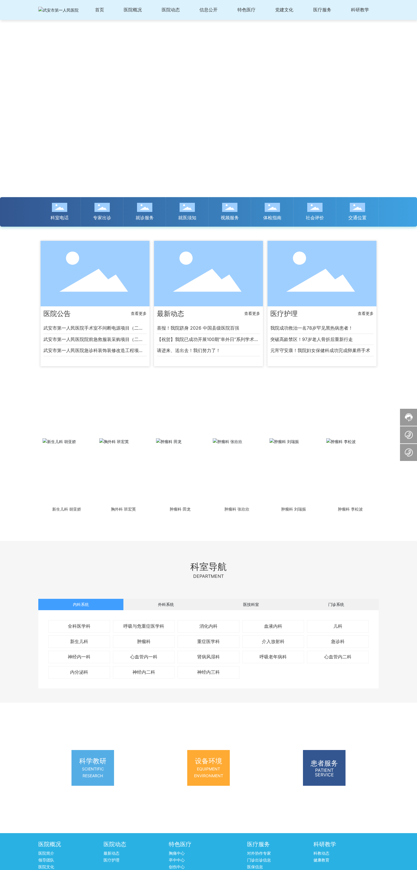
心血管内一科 (143, 657)
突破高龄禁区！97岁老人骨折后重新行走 (311, 339)
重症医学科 (208, 641)
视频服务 (230, 217)
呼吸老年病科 (273, 657)
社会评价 (315, 217)
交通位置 (357, 217)
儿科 (337, 626)
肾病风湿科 (208, 657)
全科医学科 (79, 626)
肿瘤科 (144, 641)
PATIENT (324, 770)
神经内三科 (208, 672)
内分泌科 (79, 672)
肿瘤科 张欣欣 (236, 509)
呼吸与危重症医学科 (143, 626)
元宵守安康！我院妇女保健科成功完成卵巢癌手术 (320, 350)
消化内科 (208, 626)
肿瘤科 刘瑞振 (293, 509)
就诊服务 (145, 217)
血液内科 (273, 626)
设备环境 (208, 761)
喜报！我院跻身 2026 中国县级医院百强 (198, 328)
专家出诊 (102, 217)
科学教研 (92, 761)
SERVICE (324, 775)
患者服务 (324, 763)
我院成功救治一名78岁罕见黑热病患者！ (311, 328)
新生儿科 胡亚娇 (66, 509)
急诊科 (338, 641)
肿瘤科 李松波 (350, 509)
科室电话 (59, 217)
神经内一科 (79, 657)
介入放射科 (273, 641)
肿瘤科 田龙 (180, 509)
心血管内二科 (337, 657)
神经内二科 (143, 672)
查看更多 (139, 313)
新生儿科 (79, 641)
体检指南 (272, 217)
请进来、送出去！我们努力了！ (188, 350)
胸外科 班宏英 (123, 509)
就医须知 (187, 217)
